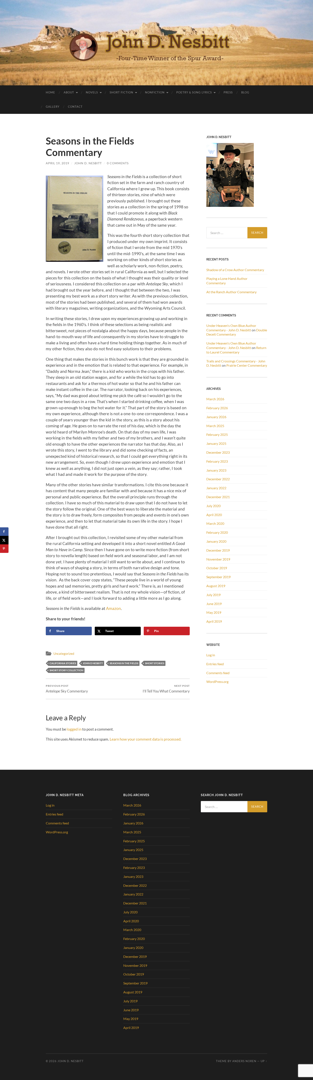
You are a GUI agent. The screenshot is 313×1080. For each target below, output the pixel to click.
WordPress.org (217, 681)
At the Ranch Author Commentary (231, 292)
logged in (74, 729)
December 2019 (218, 550)
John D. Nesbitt (88, 163)
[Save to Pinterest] (4, 548)
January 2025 (216, 443)
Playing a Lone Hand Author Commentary (226, 280)
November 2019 (218, 559)
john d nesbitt (93, 663)
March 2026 (215, 399)
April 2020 (214, 515)
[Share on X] (4, 540)
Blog (245, 92)
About (69, 92)
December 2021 (218, 497)
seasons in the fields (124, 663)
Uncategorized (63, 653)
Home (50, 92)
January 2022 (216, 488)
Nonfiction (155, 92)
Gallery (52, 106)
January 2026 (216, 417)
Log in (210, 655)
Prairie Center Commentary (246, 365)
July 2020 (213, 506)
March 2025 (215, 426)
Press (228, 92)
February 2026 (217, 408)
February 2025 (217, 434)
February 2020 (217, 532)
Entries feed (215, 664)
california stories (63, 663)
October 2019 (216, 568)
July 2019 (213, 595)
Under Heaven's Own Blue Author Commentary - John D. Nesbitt (231, 327)
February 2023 (217, 461)
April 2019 (214, 621)
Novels (92, 92)
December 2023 (218, 452)
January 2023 (216, 470)
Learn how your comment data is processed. (145, 739)
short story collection (66, 670)
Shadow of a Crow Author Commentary (235, 270)
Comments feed (218, 673)
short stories (154, 663)
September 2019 (218, 577)
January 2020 (216, 541)
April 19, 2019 (57, 163)
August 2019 (215, 586)
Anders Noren (244, 1061)
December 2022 (218, 479)
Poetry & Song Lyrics (194, 92)
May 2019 (213, 612)
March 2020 (215, 523)
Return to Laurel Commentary (236, 350)
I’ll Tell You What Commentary (166, 688)
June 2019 (214, 604)
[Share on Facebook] (4, 531)
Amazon (113, 608)
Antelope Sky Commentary (67, 688)
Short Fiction (121, 92)
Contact (75, 106)
